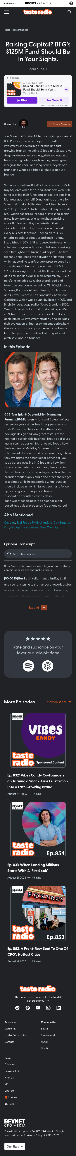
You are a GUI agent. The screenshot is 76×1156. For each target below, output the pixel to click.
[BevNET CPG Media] (38, 3)
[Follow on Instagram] (48, 1008)
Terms (19, 1135)
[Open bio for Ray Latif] (23, 123)
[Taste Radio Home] (38, 12)
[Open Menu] (6, 12)
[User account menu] (71, 3)
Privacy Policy (34, 1135)
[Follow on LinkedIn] (58, 1008)
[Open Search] (69, 12)
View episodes (56, 702)
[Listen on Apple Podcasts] (47, 666)
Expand (34, 607)
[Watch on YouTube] (38, 1008)
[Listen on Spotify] (28, 666)
